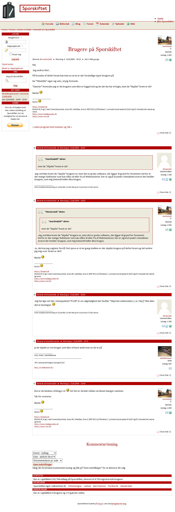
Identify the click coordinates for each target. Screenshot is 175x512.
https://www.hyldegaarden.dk (44, 114)
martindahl (167, 46)
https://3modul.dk (39, 107)
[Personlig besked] (166, 60)
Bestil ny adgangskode (12, 68)
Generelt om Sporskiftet (44, 29)
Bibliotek (64, 23)
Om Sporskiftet (165, 21)
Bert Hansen (99, 486)
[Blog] (166, 180)
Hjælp (160, 18)
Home (4, 29)
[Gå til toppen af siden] (170, 132)
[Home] (26, 18)
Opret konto (7, 64)
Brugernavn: (15, 37)
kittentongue (75, 486)
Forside (49, 23)
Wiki (133, 23)
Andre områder (24, 29)
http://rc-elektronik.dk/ (43, 367)
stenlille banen (52, 341)
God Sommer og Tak (60, 126)
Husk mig (16, 54)
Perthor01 (113, 486)
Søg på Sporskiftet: (14, 76)
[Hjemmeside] (170, 60)
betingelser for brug (118, 503)
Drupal (100, 503)
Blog (78, 23)
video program (41, 126)
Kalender (104, 23)
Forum (90, 23)
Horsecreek (51, 147)
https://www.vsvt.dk (40, 116)
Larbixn (87, 486)
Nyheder (120, 23)
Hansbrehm (126, 486)
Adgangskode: (15, 46)
